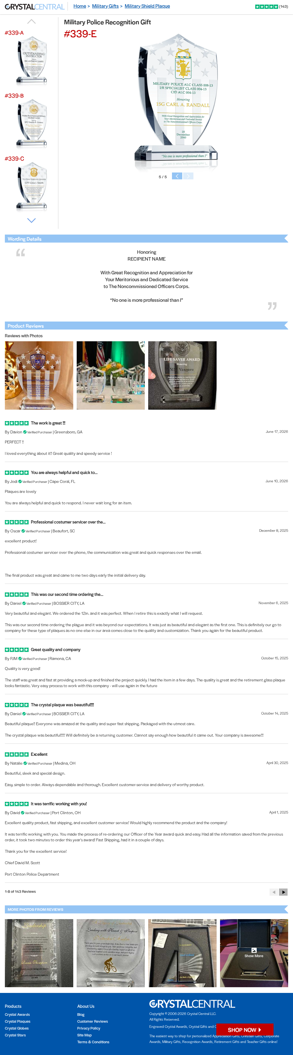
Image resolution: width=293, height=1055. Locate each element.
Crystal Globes (17, 1028)
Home (80, 5)
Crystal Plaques (17, 1021)
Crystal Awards (17, 1014)
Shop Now (243, 1030)
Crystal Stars (15, 1035)
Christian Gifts (251, 1035)
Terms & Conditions (93, 1041)
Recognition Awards (197, 1041)
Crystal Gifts (198, 1026)
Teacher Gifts (257, 1041)
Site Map (84, 1035)
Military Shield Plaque (147, 5)
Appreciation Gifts (225, 1035)
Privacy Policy (88, 1028)
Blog (80, 1014)
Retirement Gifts (226, 1041)
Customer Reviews (92, 1021)
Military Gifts (105, 5)
